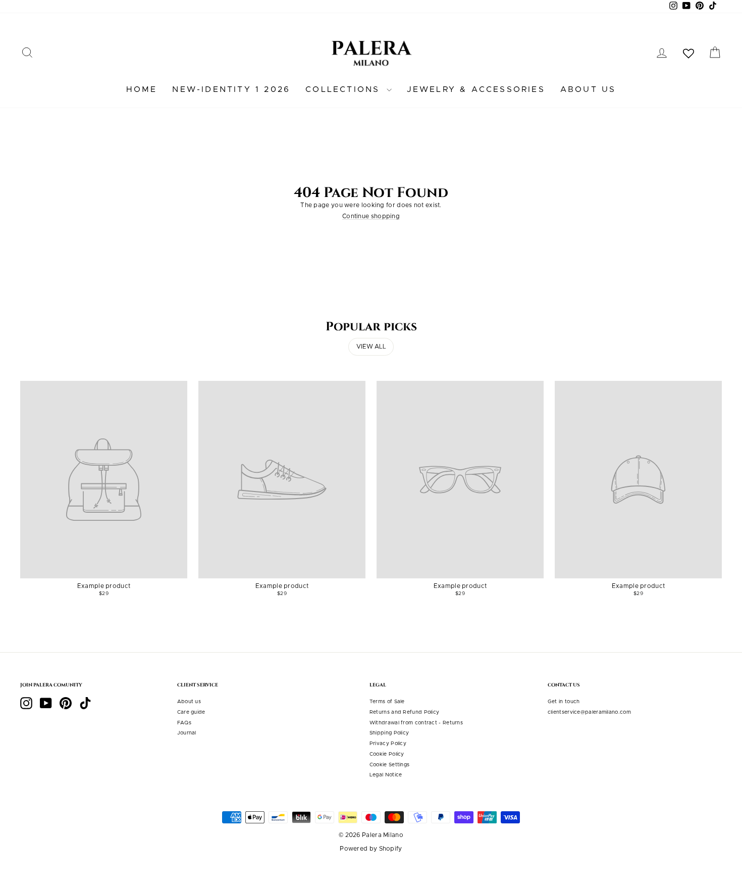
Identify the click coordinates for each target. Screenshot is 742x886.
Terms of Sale (387, 701)
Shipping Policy (389, 732)
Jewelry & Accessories (476, 89)
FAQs (184, 722)
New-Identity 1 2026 (231, 89)
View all (371, 346)
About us (588, 89)
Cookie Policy (386, 754)
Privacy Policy (387, 743)
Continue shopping (371, 216)
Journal (186, 732)
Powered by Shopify (371, 849)
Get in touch (564, 701)
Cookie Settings (389, 764)
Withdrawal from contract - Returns (416, 722)
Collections (344, 89)
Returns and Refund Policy (404, 712)
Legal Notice (385, 774)
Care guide (191, 712)
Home (141, 89)
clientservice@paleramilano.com (589, 712)
